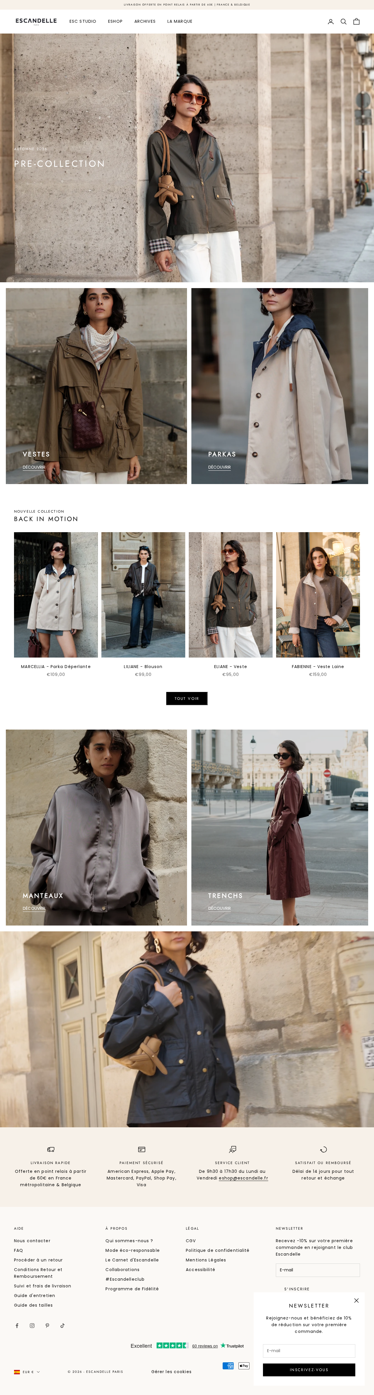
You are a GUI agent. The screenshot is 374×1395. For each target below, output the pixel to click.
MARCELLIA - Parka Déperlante (56, 667)
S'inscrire (297, 1289)
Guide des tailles (33, 1305)
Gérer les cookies (171, 1372)
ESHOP (115, 21)
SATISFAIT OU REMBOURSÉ (323, 1163)
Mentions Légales (206, 1260)
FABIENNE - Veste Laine (318, 667)
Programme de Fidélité (132, 1289)
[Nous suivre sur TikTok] (62, 1326)
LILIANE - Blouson (143, 667)
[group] (187, 158)
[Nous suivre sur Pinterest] (47, 1326)
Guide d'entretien (34, 1295)
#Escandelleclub (125, 1279)
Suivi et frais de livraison (42, 1286)
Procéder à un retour (38, 1260)
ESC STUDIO (83, 21)
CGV (191, 1241)
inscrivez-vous (309, 1370)
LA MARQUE (180, 21)
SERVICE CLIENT (232, 1163)
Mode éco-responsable (132, 1250)
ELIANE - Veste (230, 667)
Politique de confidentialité (218, 1250)
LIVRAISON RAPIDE (51, 1163)
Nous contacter (32, 1241)
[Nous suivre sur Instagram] (32, 1326)
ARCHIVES (145, 21)
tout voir (187, 698)
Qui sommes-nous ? (129, 1241)
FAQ (18, 1250)
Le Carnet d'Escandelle (132, 1260)
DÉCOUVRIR (34, 467)
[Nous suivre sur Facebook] (17, 1326)
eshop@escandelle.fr (243, 1178)
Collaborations (122, 1270)
